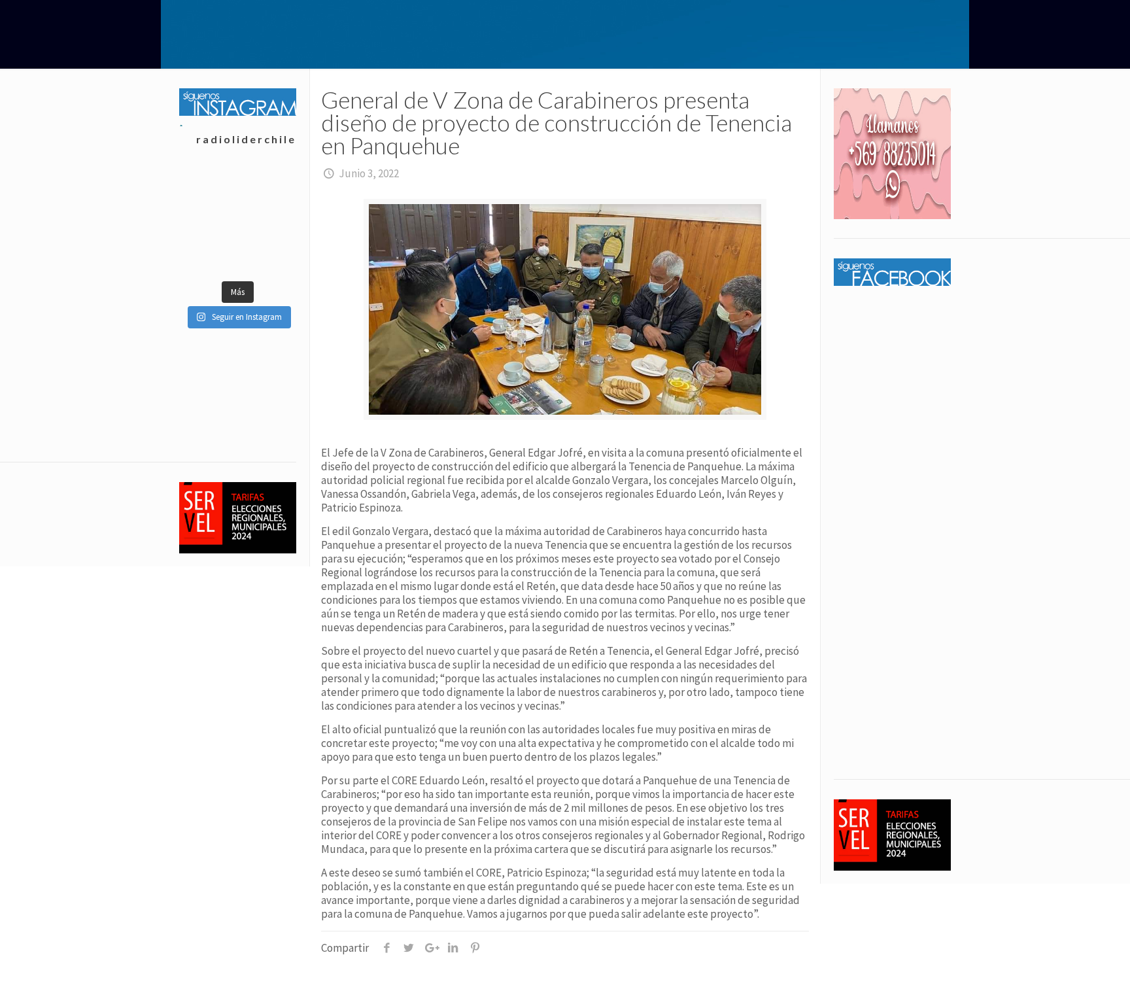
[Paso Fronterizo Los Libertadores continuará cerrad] (266, 253)
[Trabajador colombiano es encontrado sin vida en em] (208, 253)
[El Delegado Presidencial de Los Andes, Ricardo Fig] (266, 221)
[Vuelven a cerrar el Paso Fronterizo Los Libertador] (266, 188)
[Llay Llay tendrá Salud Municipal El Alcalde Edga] (208, 188)
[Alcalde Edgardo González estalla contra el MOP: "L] (208, 221)
